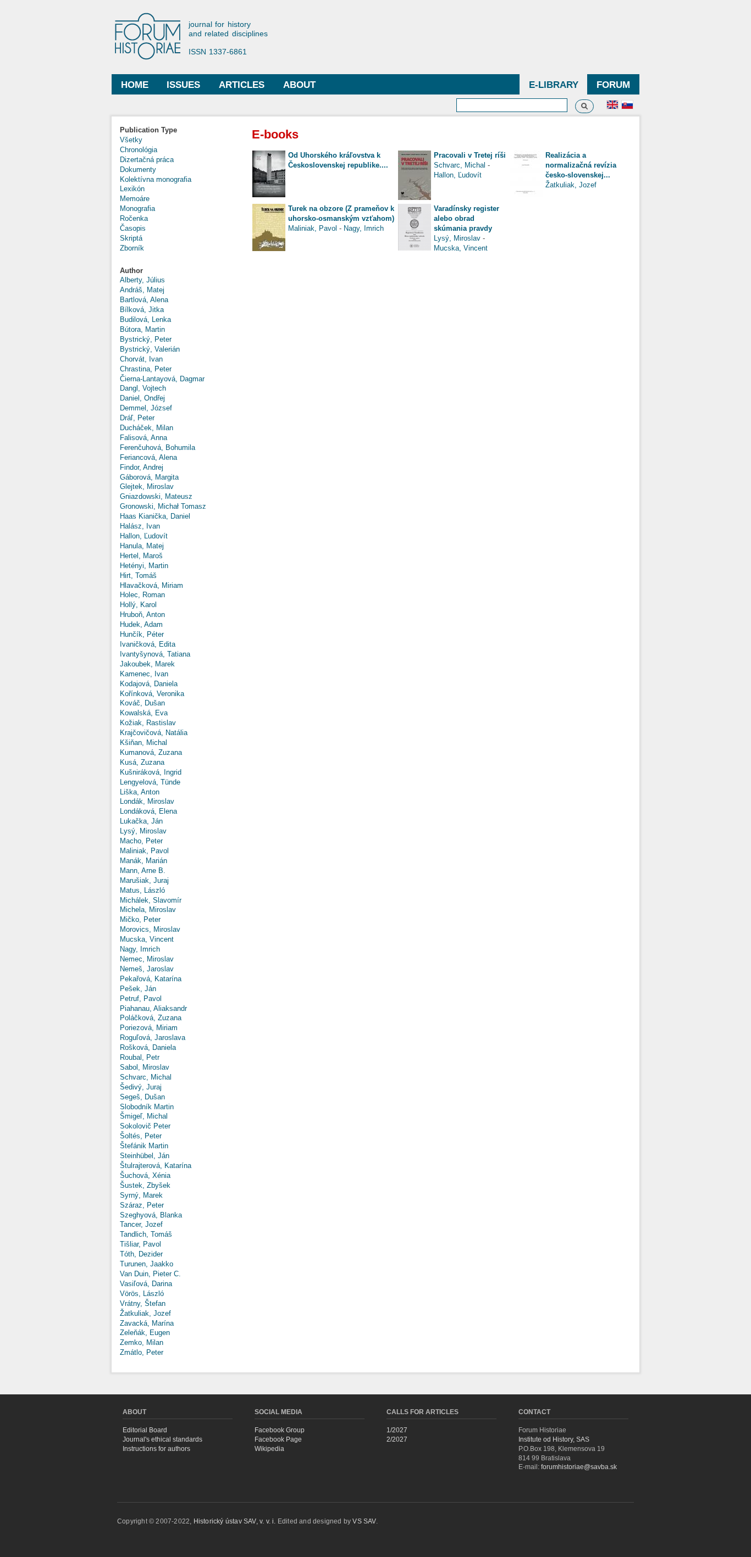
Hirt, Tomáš (138, 575)
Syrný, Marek (141, 1195)
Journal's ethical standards (162, 1439)
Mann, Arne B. (142, 870)
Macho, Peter (141, 841)
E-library (553, 85)
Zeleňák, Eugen (145, 1332)
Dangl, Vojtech (143, 388)
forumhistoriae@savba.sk (579, 1467)
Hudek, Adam (141, 624)
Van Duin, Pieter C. (150, 1274)
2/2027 (396, 1439)
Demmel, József (146, 408)
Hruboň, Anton (142, 614)
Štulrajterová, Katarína (155, 1165)
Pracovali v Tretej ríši (470, 155)
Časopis (133, 228)
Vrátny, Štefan (142, 1303)
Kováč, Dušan (142, 703)
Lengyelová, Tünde (150, 782)
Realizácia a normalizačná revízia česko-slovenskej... (580, 165)
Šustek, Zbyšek (145, 1185)
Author (131, 270)
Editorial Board (145, 1430)
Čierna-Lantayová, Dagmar (162, 379)
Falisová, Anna (143, 437)
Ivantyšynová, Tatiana (155, 654)
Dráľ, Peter (137, 418)
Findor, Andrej (141, 467)
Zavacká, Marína (147, 1323)
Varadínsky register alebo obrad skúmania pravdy (466, 218)
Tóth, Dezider (141, 1254)
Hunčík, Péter (142, 634)
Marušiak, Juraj (144, 880)
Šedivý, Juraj (141, 1087)
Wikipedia (269, 1449)
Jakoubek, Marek (147, 664)
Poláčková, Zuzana (150, 1018)
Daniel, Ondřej (142, 398)
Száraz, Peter (142, 1205)
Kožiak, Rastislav (148, 723)
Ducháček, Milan (146, 428)
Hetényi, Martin (144, 565)
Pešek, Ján (138, 989)
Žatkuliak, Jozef (145, 1313)
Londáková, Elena (148, 811)
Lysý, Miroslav (143, 831)
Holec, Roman (142, 595)
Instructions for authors (156, 1449)
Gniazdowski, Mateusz (156, 496)
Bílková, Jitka (142, 309)
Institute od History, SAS (553, 1439)
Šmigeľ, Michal (144, 1116)
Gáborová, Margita (149, 477)
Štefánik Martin (144, 1146)
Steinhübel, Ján (144, 1156)
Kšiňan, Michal (143, 742)
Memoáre (135, 198)
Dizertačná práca (147, 159)
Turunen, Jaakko (146, 1264)
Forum (613, 85)
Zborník (132, 248)
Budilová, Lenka (145, 319)
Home (134, 85)
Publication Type (148, 130)
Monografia (137, 208)
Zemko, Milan (141, 1342)
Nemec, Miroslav (147, 959)
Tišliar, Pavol (140, 1244)
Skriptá (131, 238)
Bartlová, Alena (144, 300)
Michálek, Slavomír (150, 900)
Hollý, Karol (138, 604)
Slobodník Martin (147, 1107)
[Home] (153, 37)
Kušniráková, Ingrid (150, 772)
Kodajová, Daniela (149, 684)
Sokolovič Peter (145, 1126)
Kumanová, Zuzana (151, 752)
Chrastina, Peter (146, 369)
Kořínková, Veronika (152, 693)
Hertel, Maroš (141, 556)
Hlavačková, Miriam (151, 585)
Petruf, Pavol (141, 998)
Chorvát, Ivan (141, 359)
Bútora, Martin (142, 329)
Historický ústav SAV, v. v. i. (236, 1521)
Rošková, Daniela (148, 1047)
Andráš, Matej (142, 290)
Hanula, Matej (142, 546)
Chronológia (138, 150)
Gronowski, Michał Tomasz (163, 506)
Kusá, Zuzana (142, 762)
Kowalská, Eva (144, 713)
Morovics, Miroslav (150, 929)
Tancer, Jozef (141, 1224)
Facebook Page (278, 1439)
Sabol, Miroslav (144, 1067)
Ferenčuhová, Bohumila (157, 447)
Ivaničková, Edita (147, 644)
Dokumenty (138, 169)
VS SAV (363, 1521)
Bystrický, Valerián (150, 349)
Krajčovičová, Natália (153, 733)
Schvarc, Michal (146, 1077)
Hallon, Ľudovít (144, 536)
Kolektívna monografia (155, 179)
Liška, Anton (139, 792)
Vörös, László (142, 1293)
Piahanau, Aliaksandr (153, 1008)
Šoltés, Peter (141, 1136)
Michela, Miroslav (148, 909)
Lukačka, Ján (141, 821)
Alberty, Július (142, 280)
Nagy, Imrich (140, 949)
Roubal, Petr (139, 1057)
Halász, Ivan (140, 526)
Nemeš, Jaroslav (147, 969)
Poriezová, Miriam (149, 1028)
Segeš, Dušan (142, 1097)
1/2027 (396, 1430)
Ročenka (134, 218)
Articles (241, 85)
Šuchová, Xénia (145, 1175)
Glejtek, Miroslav (147, 486)
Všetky (131, 140)
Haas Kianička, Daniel (155, 516)
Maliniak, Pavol (144, 851)
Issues (183, 85)
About (299, 85)
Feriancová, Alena (148, 457)
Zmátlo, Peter (141, 1352)
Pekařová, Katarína (150, 979)
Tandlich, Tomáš (146, 1234)
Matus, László (142, 890)
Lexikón (132, 189)
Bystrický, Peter (146, 339)
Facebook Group (280, 1430)
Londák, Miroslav (147, 801)
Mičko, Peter (140, 919)
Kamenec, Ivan (144, 674)
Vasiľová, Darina (146, 1284)
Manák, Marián (143, 861)
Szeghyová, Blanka (151, 1215)
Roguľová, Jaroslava (152, 1037)
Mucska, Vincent (147, 939)
